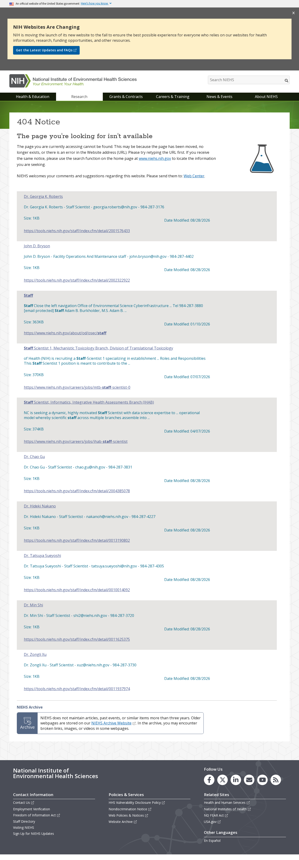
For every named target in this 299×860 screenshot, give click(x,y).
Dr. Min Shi (33, 605)
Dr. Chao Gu (34, 456)
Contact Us (21, 802)
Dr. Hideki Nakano (40, 506)
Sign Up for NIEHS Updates (33, 833)
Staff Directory (24, 821)
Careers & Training (172, 96)
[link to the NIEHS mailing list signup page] (249, 780)
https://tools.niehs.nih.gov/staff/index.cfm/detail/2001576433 (77, 230)
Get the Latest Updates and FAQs (44, 50)
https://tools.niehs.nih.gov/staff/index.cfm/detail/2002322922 (77, 280)
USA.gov (210, 821)
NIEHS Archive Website (111, 723)
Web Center (194, 175)
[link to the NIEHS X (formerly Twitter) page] (222, 780)
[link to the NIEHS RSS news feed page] (276, 780)
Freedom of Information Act (34, 815)
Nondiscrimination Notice (128, 809)
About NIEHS (266, 96)
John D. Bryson (37, 246)
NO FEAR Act (214, 815)
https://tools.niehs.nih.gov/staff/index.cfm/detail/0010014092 (77, 589)
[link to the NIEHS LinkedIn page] (236, 780)
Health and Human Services (225, 802)
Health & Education (32, 96)
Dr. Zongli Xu (35, 654)
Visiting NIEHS (23, 827)
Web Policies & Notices (126, 815)
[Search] (287, 80)
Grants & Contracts (126, 96)
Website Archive (121, 821)
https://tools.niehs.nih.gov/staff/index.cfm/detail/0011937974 (77, 688)
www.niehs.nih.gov (155, 158)
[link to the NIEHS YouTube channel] (262, 780)
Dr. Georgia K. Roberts (43, 196)
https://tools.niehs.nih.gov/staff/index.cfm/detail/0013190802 (77, 540)
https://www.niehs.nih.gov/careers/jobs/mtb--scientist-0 (77, 387)
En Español (212, 840)
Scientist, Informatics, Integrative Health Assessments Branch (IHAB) (89, 402)
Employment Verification (31, 809)
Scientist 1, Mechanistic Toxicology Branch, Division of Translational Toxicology (98, 348)
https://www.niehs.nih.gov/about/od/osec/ (65, 333)
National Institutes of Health (225, 809)
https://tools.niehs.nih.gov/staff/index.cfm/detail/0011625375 (77, 639)
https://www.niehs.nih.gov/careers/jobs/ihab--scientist (76, 441)
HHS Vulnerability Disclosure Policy (135, 802)
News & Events (219, 96)
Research (79, 96)
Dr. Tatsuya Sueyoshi (42, 555)
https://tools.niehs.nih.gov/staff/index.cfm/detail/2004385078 (77, 491)
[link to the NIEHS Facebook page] (209, 780)
